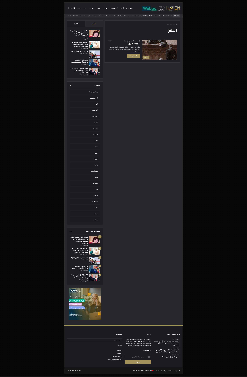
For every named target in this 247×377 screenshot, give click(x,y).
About (119, 350)
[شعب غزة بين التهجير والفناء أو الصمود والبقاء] (94, 62)
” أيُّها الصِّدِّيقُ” (133, 43)
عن (89, 15)
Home (119, 353)
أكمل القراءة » (133, 56)
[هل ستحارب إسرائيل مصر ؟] (94, 54)
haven (136, 41)
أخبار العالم (114, 8)
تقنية (69, 15)
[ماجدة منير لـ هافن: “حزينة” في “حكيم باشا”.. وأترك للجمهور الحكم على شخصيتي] (94, 33)
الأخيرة (76, 24)
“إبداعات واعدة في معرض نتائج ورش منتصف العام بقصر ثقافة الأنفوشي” (80, 44)
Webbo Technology (146, 370)
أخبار (122, 8)
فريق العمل (83, 15)
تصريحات (91, 8)
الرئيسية (129, 8)
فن (85, 8)
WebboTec (136, 370)
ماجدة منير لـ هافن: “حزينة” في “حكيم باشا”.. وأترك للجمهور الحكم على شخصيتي (79, 34)
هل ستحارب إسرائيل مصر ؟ (79, 51)
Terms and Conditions (114, 359)
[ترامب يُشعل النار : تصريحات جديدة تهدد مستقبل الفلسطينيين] (94, 71)
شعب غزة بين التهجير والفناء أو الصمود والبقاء (79, 61)
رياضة (99, 8)
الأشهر (94, 24)
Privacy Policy (116, 356)
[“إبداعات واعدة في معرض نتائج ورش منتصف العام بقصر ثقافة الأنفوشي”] (94, 44)
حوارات (106, 8)
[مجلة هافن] (160, 8)
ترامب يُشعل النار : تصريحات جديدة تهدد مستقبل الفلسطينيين (79, 70)
